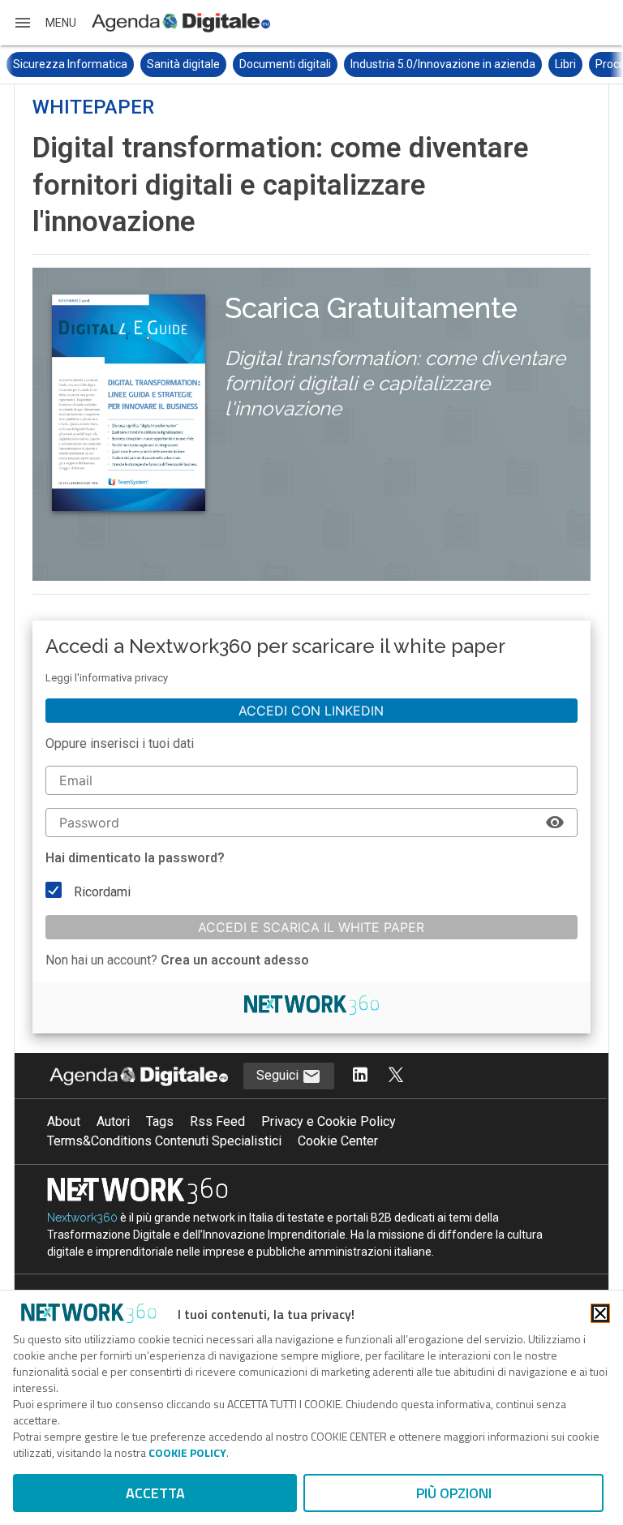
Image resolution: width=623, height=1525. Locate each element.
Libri (565, 64)
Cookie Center (338, 1141)
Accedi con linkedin (311, 710)
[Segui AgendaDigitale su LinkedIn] (360, 1076)
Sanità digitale (183, 64)
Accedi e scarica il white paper (311, 927)
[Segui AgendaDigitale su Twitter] (396, 1076)
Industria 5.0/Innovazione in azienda (442, 64)
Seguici (279, 1075)
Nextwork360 (82, 1217)
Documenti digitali (285, 64)
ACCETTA (155, 1493)
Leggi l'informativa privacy (106, 678)
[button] (44, 22)
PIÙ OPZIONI (454, 1493)
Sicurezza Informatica (70, 64)
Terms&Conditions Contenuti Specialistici (164, 1141)
